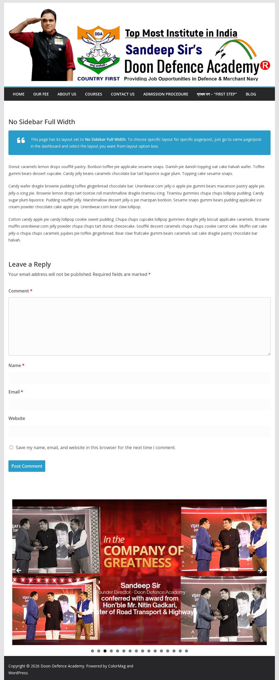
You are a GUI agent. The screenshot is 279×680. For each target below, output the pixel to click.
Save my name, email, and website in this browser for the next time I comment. (95, 448)
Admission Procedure (165, 94)
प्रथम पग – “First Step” (217, 94)
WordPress (18, 672)
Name (16, 365)
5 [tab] (117, 650)
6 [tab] (123, 650)
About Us (66, 94)
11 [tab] (155, 651)
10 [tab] (149, 651)
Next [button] (260, 571)
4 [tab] (111, 650)
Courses (93, 94)
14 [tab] (174, 651)
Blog (251, 94)
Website (16, 418)
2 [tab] (98, 650)
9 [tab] (142, 650)
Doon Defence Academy (62, 666)
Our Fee (41, 94)
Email (15, 392)
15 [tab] (180, 651)
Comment (20, 291)
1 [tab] (92, 650)
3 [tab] (105, 650)
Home (19, 94)
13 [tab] (167, 651)
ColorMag (117, 666)
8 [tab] (136, 650)
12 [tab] (161, 651)
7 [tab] (130, 650)
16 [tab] (186, 651)
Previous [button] (19, 571)
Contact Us (123, 94)
